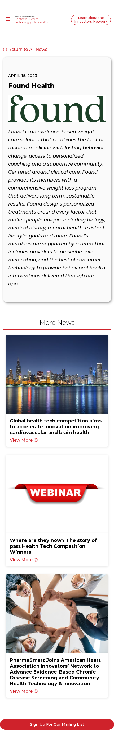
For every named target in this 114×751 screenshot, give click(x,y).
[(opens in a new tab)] (57, 374)
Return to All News (27, 49)
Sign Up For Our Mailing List (57, 724)
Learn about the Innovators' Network (90, 19)
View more (21, 440)
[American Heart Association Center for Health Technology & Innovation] (32, 19)
